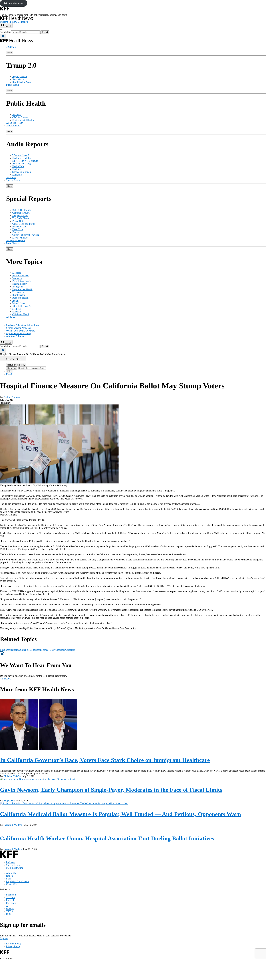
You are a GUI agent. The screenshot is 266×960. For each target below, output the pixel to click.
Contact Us (5, 678)
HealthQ (16, 169)
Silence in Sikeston (21, 172)
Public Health (12, 84)
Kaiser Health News (37, 628)
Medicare (16, 308)
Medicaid (16, 311)
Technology (18, 292)
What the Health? (20, 155)
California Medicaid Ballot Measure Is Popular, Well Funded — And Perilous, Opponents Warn (120, 814)
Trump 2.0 (11, 46)
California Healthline (74, 628)
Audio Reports (13, 125)
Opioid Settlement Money (18, 333)
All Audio (11, 177)
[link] (5, 402)
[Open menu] (1, 29)
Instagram (11, 894)
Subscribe (5, 21)
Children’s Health (20, 314)
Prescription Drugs (21, 281)
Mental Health (19, 303)
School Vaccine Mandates (18, 328)
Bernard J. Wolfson (13, 825)
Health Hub (18, 166)
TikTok (9, 911)
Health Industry (19, 284)
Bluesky (10, 908)
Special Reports (13, 180)
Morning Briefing (14, 868)
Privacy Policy (13, 946)
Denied (15, 232)
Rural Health (18, 295)
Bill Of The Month (21, 210)
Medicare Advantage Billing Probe (23, 325)
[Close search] (3, 36)
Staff (8, 878)
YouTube (10, 897)
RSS (8, 914)
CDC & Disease (20, 117)
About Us (11, 873)
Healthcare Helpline (22, 158)
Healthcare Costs (20, 275)
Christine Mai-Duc (13, 776)
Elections (16, 272)
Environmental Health (23, 120)
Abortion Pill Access (16, 336)
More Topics (12, 243)
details (41, 520)
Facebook (11, 903)
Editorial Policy (13, 943)
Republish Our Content (17, 881)
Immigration (18, 286)
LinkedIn (10, 900)
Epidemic (17, 174)
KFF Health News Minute (25, 161)
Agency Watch (19, 76)
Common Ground (21, 212)
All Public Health (14, 122)
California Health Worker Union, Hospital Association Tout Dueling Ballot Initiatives (107, 838)
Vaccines (16, 114)
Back (9, 52)
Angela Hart (9, 800)
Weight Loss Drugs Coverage (20, 330)
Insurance (17, 278)
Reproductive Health (22, 289)
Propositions (59, 650)
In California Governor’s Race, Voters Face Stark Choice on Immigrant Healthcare (105, 760)
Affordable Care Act (22, 306)
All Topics (11, 317)
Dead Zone (17, 229)
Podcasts (10, 862)
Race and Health (20, 297)
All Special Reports (15, 240)
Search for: (5, 32)
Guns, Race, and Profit (23, 223)
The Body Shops (20, 218)
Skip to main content (14, 3)
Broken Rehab (19, 226)
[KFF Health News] (16, 19)
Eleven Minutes (20, 237)
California (70, 650)
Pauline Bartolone (12, 397)
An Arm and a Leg (21, 163)
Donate (24, 21)
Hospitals (39, 650)
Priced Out (17, 221)
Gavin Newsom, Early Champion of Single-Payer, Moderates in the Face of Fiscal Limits (111, 789)
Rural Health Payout (22, 82)
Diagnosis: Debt (20, 215)
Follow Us (15, 21)
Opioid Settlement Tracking (25, 235)
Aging (15, 300)
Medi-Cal (48, 650)
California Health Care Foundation (119, 628)
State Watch (18, 79)
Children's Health (26, 650)
